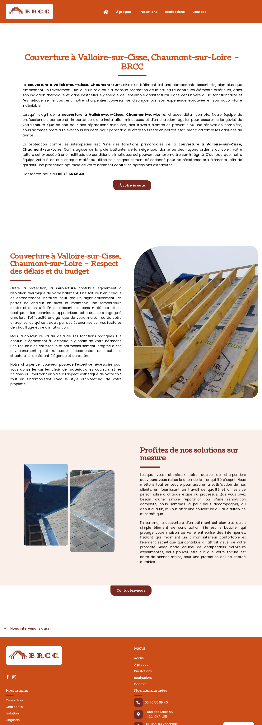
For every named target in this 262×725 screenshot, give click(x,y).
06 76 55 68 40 (156, 702)
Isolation (12, 713)
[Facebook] (8, 677)
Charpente (14, 707)
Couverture (14, 700)
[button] (131, 628)
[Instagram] (14, 677)
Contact (140, 684)
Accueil (139, 658)
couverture (38, 84)
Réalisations (143, 677)
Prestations (143, 671)
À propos (141, 664)
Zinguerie (13, 720)
